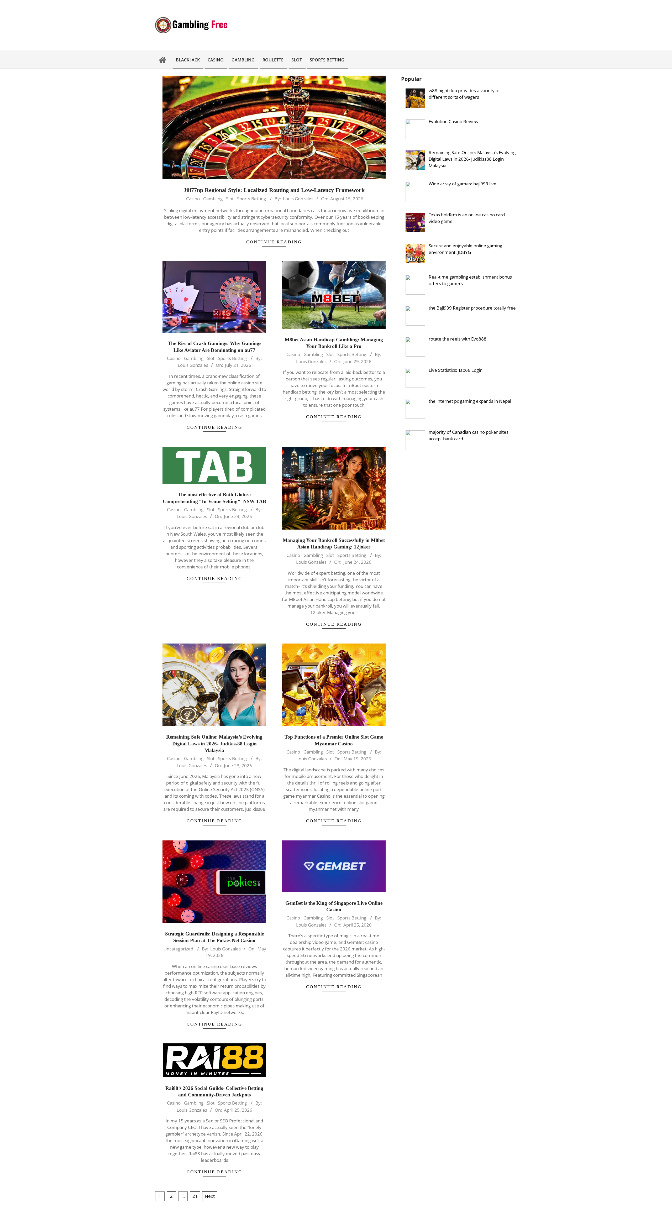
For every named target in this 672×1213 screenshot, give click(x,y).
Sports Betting (251, 199)
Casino (193, 199)
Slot (230, 199)
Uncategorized (178, 949)
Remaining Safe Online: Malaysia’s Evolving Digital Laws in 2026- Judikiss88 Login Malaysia (214, 743)
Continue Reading (274, 241)
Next (210, 1196)
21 (195, 1196)
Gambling (213, 199)
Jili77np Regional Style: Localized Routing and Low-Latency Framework (274, 190)
